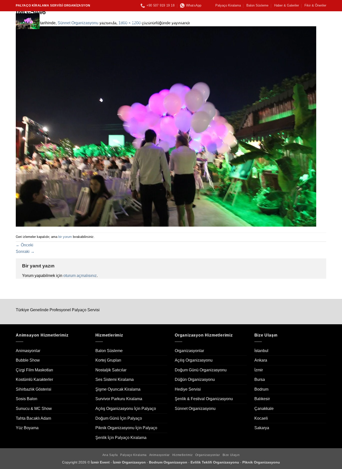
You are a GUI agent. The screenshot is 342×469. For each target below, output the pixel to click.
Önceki (24, 245)
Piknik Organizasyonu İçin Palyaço (126, 428)
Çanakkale (264, 408)
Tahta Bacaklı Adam (33, 418)
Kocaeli (261, 418)
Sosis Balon (26, 399)
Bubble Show (28, 360)
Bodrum (261, 389)
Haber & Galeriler (286, 5)
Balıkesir (262, 399)
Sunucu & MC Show (34, 408)
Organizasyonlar (246, 21)
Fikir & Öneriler (315, 5)
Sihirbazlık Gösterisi (33, 389)
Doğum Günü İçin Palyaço (118, 418)
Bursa (259, 379)
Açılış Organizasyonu (194, 360)
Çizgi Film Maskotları (34, 370)
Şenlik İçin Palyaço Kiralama (120, 437)
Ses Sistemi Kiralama (114, 379)
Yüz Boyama (27, 428)
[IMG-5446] (166, 126)
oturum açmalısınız (80, 275)
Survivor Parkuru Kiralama (118, 399)
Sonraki (25, 251)
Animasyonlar (176, 21)
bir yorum (65, 237)
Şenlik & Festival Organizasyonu (204, 399)
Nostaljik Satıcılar (110, 370)
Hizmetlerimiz (210, 21)
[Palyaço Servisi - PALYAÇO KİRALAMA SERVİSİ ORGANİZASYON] (53, 21)
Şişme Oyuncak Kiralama (117, 389)
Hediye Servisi (188, 389)
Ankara (260, 360)
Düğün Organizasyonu (195, 379)
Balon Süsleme (257, 5)
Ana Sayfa (107, 21)
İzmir (258, 370)
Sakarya (261, 428)
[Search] (323, 21)
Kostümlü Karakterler (34, 379)
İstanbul (261, 351)
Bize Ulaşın (280, 21)
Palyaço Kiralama (228, 5)
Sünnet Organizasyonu (195, 408)
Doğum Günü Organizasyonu (201, 370)
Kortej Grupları (108, 360)
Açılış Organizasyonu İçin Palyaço (125, 408)
